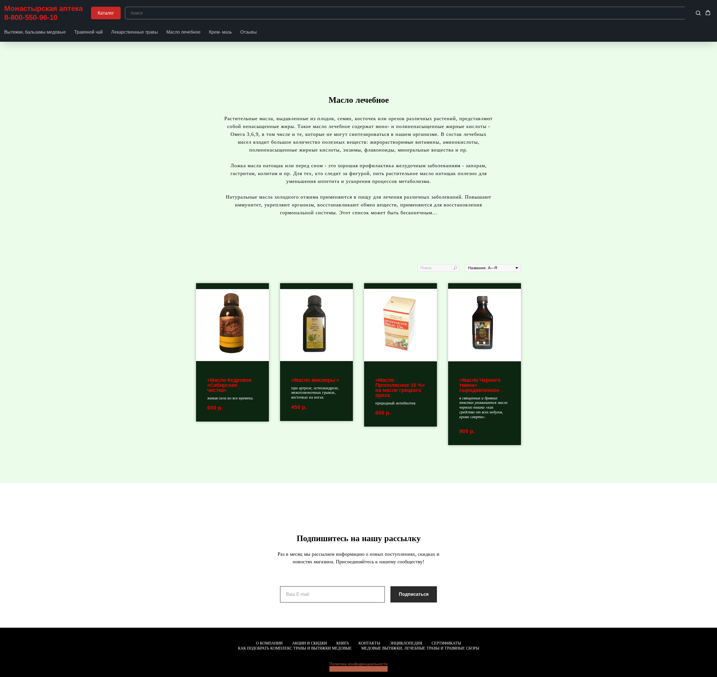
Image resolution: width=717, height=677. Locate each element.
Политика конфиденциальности (358, 664)
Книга (342, 643)
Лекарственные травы (134, 32)
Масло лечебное (183, 32)
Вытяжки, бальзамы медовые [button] (35, 32)
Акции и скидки (309, 643)
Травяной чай (88, 32)
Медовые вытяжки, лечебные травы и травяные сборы (420, 648)
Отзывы (248, 32)
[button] (698, 12)
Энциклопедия (406, 643)
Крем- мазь (220, 32)
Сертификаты (446, 643)
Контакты (369, 643)
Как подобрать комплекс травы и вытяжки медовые (295, 648)
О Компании (269, 643)
